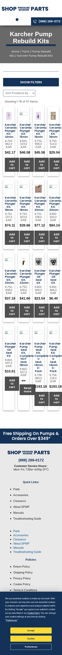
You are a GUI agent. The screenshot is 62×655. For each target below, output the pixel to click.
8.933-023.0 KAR (24, 144)
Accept (31, 630)
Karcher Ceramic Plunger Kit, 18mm (11, 204)
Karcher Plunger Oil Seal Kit (40, 277)
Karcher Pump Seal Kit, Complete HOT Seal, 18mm (27, 354)
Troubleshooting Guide (27, 518)
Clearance (19, 501)
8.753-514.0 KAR (53, 144)
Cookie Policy (21, 584)
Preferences (31, 647)
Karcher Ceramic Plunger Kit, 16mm (40, 131)
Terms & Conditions (25, 590)
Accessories (20, 495)
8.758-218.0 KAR (53, 378)
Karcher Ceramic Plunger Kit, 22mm (26, 277)
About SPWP (21, 506)
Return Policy (21, 566)
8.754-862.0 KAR (9, 144)
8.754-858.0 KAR (38, 144)
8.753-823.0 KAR (24, 216)
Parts (25, 52)
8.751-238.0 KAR (38, 216)
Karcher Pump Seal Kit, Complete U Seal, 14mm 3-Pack (41, 357)
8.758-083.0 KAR (38, 378)
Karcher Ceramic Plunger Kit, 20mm (40, 204)
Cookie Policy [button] (33, 613)
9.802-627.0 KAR (24, 372)
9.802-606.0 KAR (53, 290)
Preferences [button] (11, 620)
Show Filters (31, 82)
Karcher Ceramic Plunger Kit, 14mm (11, 131)
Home (15, 52)
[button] (31, 527)
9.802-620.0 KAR (53, 216)
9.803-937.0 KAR (9, 363)
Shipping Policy (23, 572)
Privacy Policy (22, 578)
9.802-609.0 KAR (38, 290)
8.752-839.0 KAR (24, 290)
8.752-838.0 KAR (9, 290)
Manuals (18, 512)
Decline (31, 639)
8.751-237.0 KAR (9, 216)
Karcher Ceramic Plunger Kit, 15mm (26, 131)
